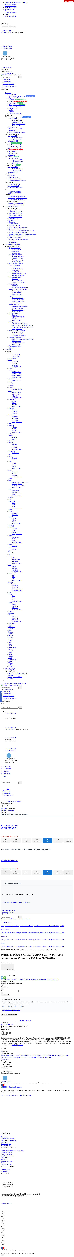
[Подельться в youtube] (3, 1085)
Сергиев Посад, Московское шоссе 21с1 (8, 25)
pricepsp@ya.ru (7, 913)
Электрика (4, 936)
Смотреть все (5, 1059)
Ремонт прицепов (6, 1154)
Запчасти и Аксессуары (29, 926)
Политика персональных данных (12, 1095)
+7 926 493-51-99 (6, 30)
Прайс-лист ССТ (1, 696)
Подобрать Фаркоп (7, 1156)
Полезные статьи (6, 1152)
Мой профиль (5, 1169)
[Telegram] (2, 977)
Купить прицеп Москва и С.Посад (12, 1151)
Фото (2, 1163)
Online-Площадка (6, 1164)
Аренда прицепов (7, 1161)
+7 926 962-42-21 (6, 32)
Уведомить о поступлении (9, 1014)
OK (2, 1255)
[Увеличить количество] (2, 993)
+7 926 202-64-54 (6, 67)
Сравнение (10, 969)
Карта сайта (27, 1095)
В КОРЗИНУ (5, 995)
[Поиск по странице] (20, 77)
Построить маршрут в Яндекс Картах (16, 902)
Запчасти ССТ (5, 1157)
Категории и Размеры (14, 926)
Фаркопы (40, 926)
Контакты (4, 1159)
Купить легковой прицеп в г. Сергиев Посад (15, 919)
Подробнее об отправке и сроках (11, 1010)
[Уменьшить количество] (2, 989)
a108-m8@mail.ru (8, 911)
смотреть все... (17, 125)
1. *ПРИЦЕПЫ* (6, 922)
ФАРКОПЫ (5, 929)
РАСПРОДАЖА (58, 926)
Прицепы (4, 926)
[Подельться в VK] (2, 1085)
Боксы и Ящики (48, 926)
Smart (2, 943)
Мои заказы (4, 1171)
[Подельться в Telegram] (5, 53)
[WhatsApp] (4, 977)
